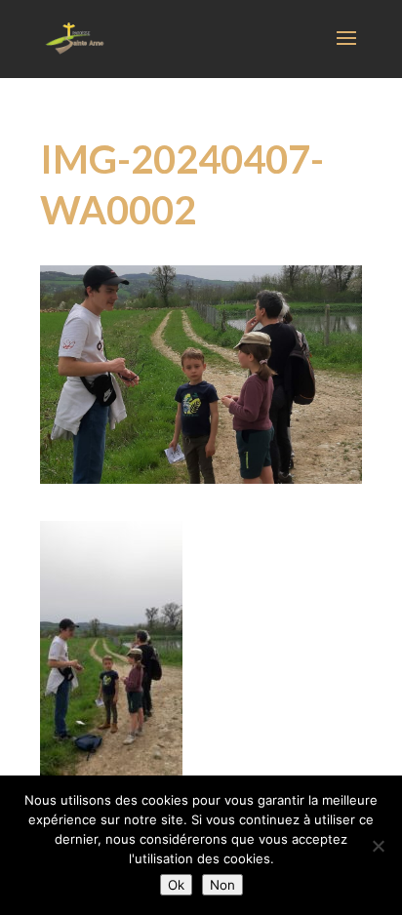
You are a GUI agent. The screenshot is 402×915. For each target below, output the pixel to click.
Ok (176, 885)
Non (222, 885)
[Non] (377, 845)
